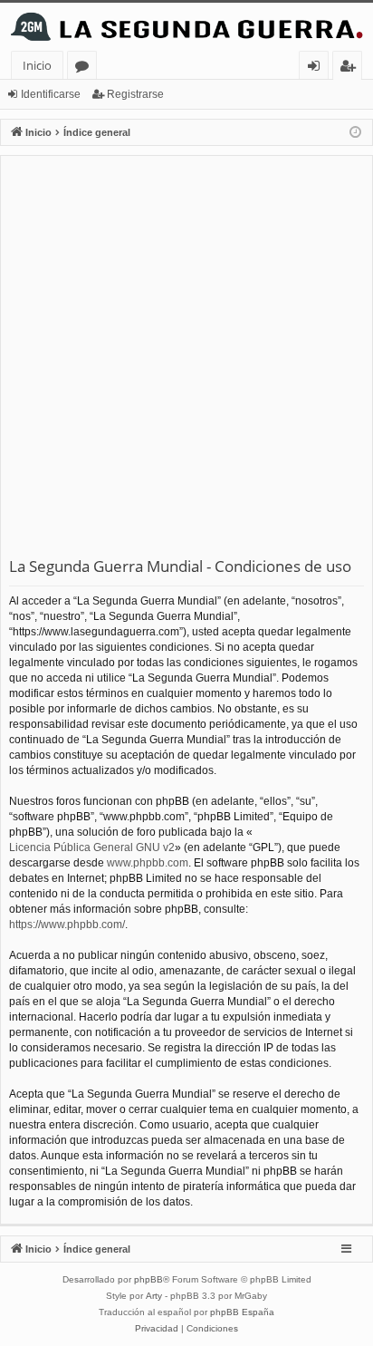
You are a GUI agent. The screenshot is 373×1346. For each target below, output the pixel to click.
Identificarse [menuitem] (317, 68)
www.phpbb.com (147, 863)
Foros (85, 68)
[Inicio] (186, 27)
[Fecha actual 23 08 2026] (355, 132)
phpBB (148, 1279)
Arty (154, 1296)
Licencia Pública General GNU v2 (92, 847)
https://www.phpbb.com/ (67, 924)
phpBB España (242, 1312)
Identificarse (51, 94)
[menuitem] (156, 1329)
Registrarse (135, 94)
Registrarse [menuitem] (351, 68)
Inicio (37, 65)
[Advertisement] (186, 360)
